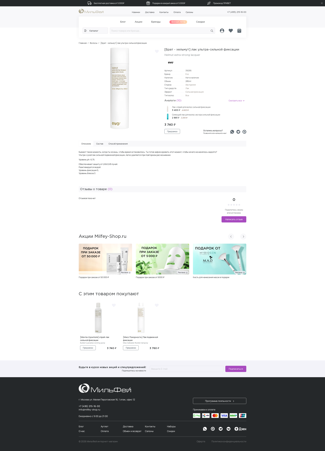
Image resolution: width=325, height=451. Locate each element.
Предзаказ (172, 131)
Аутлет (104, 426)
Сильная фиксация (194, 91)
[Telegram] (238, 132)
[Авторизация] (222, 31)
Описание (86, 143)
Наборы (171, 426)
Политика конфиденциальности (229, 441)
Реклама (125, 272)
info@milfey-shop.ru (89, 409)
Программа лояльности (218, 400)
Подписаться (236, 368)
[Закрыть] (322, 3)
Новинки (136, 12)
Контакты (163, 12)
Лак (187, 88)
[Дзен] (240, 429)
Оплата (177, 12)
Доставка (149, 12)
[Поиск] (212, 31)
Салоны (189, 12)
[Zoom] (156, 124)
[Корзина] (239, 31)
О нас (82, 431)
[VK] (228, 429)
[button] (231, 236)
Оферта (201, 441)
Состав (99, 143)
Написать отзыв (234, 219)
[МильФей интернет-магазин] (91, 11)
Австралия (190, 84)
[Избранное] (231, 31)
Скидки (171, 431)
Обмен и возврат (132, 431)
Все (187, 95)
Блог (81, 426)
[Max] (213, 429)
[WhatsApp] (205, 429)
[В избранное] (157, 51)
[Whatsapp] (232, 132)
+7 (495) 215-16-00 (236, 12)
